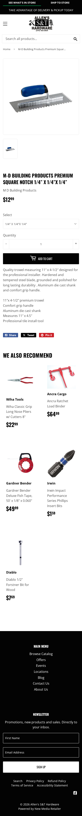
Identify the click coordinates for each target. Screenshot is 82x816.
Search (17, 781)
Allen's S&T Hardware (44, 804)
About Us (41, 689)
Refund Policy (57, 781)
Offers (41, 660)
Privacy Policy (35, 781)
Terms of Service (22, 785)
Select (7, 215)
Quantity (9, 235)
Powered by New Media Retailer (39, 809)
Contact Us (41, 683)
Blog (41, 677)
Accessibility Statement (52, 785)
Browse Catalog (41, 654)
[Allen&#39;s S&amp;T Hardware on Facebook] (75, 793)
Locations (41, 671)
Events (41, 665)
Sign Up (41, 767)
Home (6, 49)
